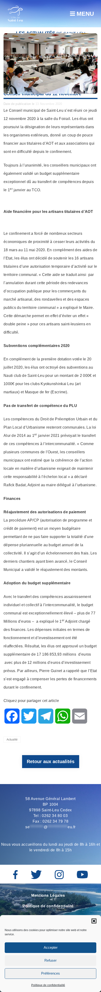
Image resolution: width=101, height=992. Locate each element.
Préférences (50, 973)
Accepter (51, 947)
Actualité (12, 739)
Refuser (50, 960)
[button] (94, 921)
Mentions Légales (48, 895)
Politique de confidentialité (48, 985)
